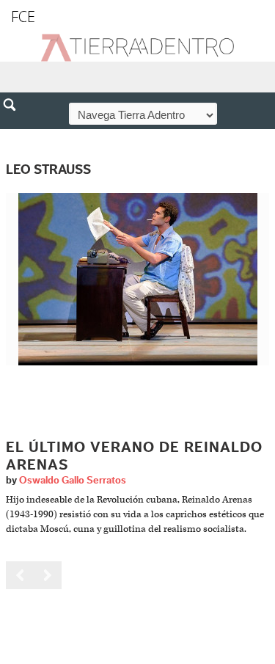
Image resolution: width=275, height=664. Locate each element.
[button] (14, 136)
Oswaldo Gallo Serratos (72, 480)
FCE (23, 16)
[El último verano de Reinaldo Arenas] (137, 278)
